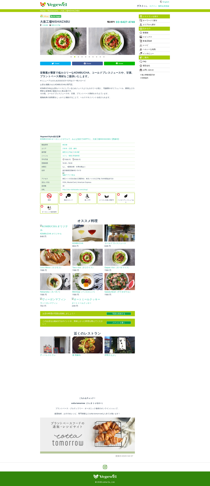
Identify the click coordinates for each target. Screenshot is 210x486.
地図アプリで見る (68, 175)
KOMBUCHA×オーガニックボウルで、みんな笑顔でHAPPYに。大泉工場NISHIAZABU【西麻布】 (80, 139)
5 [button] (85, 56)
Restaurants (53, 11)
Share (88, 63)
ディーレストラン (48, 355)
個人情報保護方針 (148, 75)
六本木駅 (45, 25)
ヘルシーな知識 (149, 49)
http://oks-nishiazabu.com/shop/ (75, 189)
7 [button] (93, 56)
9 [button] (100, 56)
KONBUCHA (77, 243)
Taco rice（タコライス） (83, 267)
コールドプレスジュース (115, 243)
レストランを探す (150, 16)
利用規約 (144, 78)
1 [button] (71, 56)
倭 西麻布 (76, 355)
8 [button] (96, 56)
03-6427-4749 (125, 22)
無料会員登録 (163, 6)
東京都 (64, 145)
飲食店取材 (147, 41)
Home (43, 11)
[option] (63, 41)
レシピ (145, 45)
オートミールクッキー (81, 303)
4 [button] (82, 56)
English (166, 2)
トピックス (147, 37)
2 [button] (74, 56)
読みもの (146, 28)
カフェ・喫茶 (67, 156)
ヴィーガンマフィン (49, 303)
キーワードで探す (150, 20)
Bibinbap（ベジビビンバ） (84, 292)
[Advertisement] (87, 117)
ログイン (153, 6)
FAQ (144, 61)
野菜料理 (76, 156)
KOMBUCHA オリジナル (51, 234)
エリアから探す (149, 24)
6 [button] (89, 56)
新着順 (145, 33)
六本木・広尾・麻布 (69, 148)
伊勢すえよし (110, 355)
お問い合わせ (148, 70)
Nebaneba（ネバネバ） (50, 292)
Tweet (56, 63)
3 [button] (78, 56)
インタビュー (148, 53)
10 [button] (104, 56)
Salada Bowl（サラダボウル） (118, 292)
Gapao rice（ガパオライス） (117, 267)
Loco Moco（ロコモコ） (51, 267)
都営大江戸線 (56, 25)
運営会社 (146, 65)
